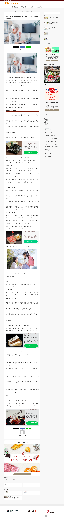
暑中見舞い (46, 144)
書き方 (53, 144)
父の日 (45, 122)
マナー (49, 132)
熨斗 (54, 146)
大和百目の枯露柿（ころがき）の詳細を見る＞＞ (32, 423)
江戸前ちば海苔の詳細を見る (31, 152)
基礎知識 (53, 138)
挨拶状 (47, 141)
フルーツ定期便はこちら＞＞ (51, 60)
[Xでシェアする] (16, 47)
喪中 (46, 138)
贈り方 (48, 153)
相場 (10, 479)
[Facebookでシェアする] (22, 47)
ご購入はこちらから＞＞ (31, 241)
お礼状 (47, 129)
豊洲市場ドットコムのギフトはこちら (22, 474)
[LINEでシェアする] (29, 47)
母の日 (45, 121)
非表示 (23, 49)
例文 (47, 135)
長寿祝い (45, 124)
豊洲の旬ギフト (11, 3)
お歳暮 (45, 118)
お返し (52, 129)
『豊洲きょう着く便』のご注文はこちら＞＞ (51, 110)
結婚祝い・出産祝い (47, 123)
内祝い (7, 479)
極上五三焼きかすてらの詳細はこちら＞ (31, 346)
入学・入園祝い (46, 120)
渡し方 (47, 146)
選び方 (14, 479)
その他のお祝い (46, 119)
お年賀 (45, 117)
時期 (53, 141)
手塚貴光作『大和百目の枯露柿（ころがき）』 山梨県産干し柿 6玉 (32, 411)
